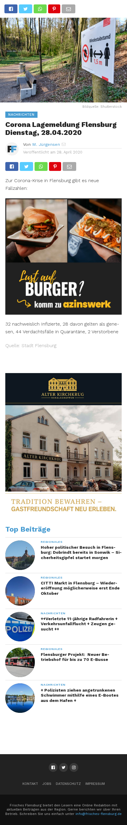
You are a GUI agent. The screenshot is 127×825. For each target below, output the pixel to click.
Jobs (47, 784)
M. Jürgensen (46, 144)
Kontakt (30, 784)
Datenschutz (68, 784)
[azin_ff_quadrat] (63, 313)
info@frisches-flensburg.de (99, 814)
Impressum (95, 784)
